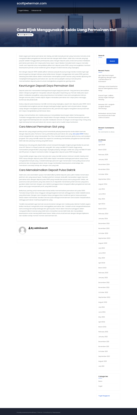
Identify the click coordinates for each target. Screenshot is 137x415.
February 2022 (103, 332)
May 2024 (101, 199)
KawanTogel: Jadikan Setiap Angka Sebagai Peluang (106, 97)
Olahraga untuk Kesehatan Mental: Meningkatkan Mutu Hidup (108, 88)
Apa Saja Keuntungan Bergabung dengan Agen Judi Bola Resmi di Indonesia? (107, 78)
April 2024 (101, 204)
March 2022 (102, 327)
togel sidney (23, 10)
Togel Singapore (104, 396)
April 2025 (101, 145)
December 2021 (103, 341)
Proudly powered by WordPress (26, 412)
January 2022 (103, 337)
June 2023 (101, 253)
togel (100, 386)
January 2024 (103, 218)
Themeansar (56, 412)
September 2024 (104, 179)
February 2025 (103, 155)
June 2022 (101, 312)
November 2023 (104, 228)
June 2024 (102, 194)
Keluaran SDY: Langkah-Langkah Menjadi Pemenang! (106, 106)
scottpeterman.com (32, 3)
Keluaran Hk (36, 10)
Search (101, 55)
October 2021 (103, 351)
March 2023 (102, 268)
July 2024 (101, 189)
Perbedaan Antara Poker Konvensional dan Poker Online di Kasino (107, 115)
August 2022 (102, 302)
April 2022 (101, 322)
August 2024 (102, 184)
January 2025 (103, 159)
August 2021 (102, 361)
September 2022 (104, 297)
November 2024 (104, 169)
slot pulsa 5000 (78, 134)
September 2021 (104, 356)
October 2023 (103, 233)
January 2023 (103, 278)
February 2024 (103, 214)
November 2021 (103, 346)
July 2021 (101, 366)
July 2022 (101, 307)
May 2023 (101, 258)
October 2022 (103, 292)
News (21, 35)
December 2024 (104, 164)
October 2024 (103, 174)
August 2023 (102, 243)
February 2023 (103, 273)
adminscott (41, 228)
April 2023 (101, 263)
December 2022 (104, 282)
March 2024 (102, 209)
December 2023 (104, 223)
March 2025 (102, 150)
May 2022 (101, 317)
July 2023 (101, 248)
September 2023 (104, 238)
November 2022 (103, 287)
